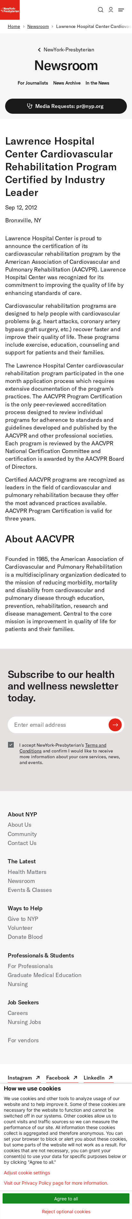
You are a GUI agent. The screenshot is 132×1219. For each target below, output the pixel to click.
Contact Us (22, 843)
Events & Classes (30, 890)
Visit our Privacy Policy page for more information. (56, 1183)
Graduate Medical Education (45, 975)
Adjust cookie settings (27, 1172)
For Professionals (30, 966)
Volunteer (20, 927)
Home (14, 26)
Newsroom (38, 26)
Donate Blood (25, 936)
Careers (18, 1013)
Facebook (62, 1078)
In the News (97, 83)
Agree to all (66, 1198)
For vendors (23, 1040)
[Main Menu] (121, 9)
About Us (19, 824)
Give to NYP (23, 918)
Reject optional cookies (66, 1211)
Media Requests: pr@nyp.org (69, 106)
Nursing (18, 984)
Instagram (24, 1078)
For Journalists (33, 83)
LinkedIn (99, 1078)
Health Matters (27, 872)
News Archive (66, 83)
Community (22, 834)
